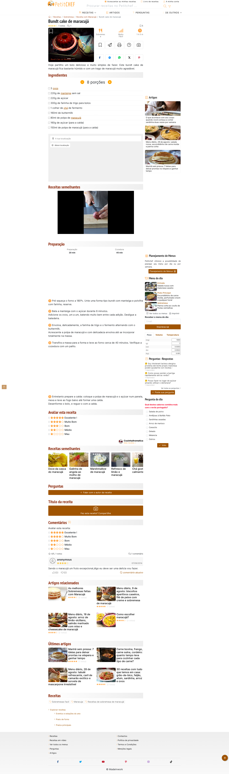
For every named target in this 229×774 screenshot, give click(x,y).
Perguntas (142, 12)
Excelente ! (70, 417)
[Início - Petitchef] (49, 17)
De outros (172, 12)
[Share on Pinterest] (139, 57)
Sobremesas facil (60, 702)
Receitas (87, 12)
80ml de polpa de (66, 117)
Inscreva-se (163, 327)
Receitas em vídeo (58, 740)
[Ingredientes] (4, 387)
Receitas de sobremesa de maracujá (106, 702)
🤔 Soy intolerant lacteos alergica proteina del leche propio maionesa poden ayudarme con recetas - (161, 366)
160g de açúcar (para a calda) (67, 122)
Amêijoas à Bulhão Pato (159, 415)
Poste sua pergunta (164, 392)
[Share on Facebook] (100, 57)
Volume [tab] (159, 335)
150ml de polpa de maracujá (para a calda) (74, 127)
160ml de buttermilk (62, 112)
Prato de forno (62, 719)
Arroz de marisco (157, 423)
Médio (68, 430)
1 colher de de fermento (66, 108)
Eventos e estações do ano (68, 713)
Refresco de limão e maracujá (118, 471)
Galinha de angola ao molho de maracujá (75, 473)
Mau (66, 434)
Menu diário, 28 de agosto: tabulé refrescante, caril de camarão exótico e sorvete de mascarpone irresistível (70, 677)
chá (66, 108)
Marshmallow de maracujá (98, 470)
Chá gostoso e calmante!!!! (141, 470)
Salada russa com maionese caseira (165, 287)
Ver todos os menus (158, 313)
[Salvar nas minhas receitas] (100, 45)
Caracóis (153, 427)
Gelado (152, 431)
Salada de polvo (156, 411)
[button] (51, 45)
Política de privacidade (128, 740)
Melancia (153, 435)
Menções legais (125, 749)
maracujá (76, 117)
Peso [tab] (149, 335)
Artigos (114, 12)
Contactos (122, 736)
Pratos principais (63, 725)
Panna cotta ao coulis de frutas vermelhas (168, 307)
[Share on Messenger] (110, 57)
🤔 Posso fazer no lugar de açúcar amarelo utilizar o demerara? (160, 382)
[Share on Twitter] (129, 57)
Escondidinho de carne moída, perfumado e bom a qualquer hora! (168, 297)
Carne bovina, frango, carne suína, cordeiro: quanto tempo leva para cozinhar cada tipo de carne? (130, 655)
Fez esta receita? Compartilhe (96, 513)
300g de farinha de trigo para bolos (71, 103)
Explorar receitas (58, 710)
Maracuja (78, 702)
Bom (67, 425)
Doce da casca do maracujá (57, 470)
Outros (152, 439)
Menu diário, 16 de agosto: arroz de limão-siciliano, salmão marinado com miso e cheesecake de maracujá (69, 622)
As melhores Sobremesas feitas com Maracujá (79, 591)
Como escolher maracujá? (126, 616)
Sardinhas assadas (157, 419)
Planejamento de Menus (162, 271)
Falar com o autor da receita (97, 492)
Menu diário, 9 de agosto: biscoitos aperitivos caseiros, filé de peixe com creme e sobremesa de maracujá (118, 596)
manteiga (66, 93)
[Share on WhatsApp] (119, 57)
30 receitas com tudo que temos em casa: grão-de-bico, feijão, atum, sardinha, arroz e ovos (129, 675)
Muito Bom (70, 421)
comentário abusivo (132, 572)
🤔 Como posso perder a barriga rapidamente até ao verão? (160, 374)
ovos (55, 88)
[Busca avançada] (169, 6)
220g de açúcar (59, 98)
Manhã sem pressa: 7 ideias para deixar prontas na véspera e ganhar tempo (81, 654)
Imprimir (175, 313)
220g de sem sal (65, 93)
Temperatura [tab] (173, 335)
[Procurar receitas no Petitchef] (165, 6)
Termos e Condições (127, 744)
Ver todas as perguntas (170, 388)
